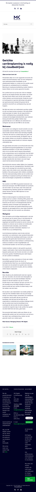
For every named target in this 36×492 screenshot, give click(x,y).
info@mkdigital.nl (19, 410)
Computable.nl (24, 71)
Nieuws (11, 327)
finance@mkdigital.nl (20, 424)
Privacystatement (18, 486)
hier (6, 452)
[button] (4, 350)
